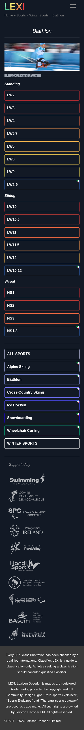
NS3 (10, 318)
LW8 (11, 159)
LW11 (11, 232)
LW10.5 (13, 219)
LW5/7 (12, 133)
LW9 (11, 172)
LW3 (11, 108)
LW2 (11, 95)
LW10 (12, 207)
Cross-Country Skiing (25, 392)
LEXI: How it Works (25, 75)
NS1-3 (12, 331)
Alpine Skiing (18, 367)
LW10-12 (14, 271)
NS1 (10, 293)
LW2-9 (12, 185)
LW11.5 (13, 245)
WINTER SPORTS (22, 443)
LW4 (11, 121)
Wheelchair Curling (23, 431)
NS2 (10, 305)
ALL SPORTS (18, 354)
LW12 (12, 258)
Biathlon (14, 379)
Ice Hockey (16, 405)
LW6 (11, 146)
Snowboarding (19, 418)
